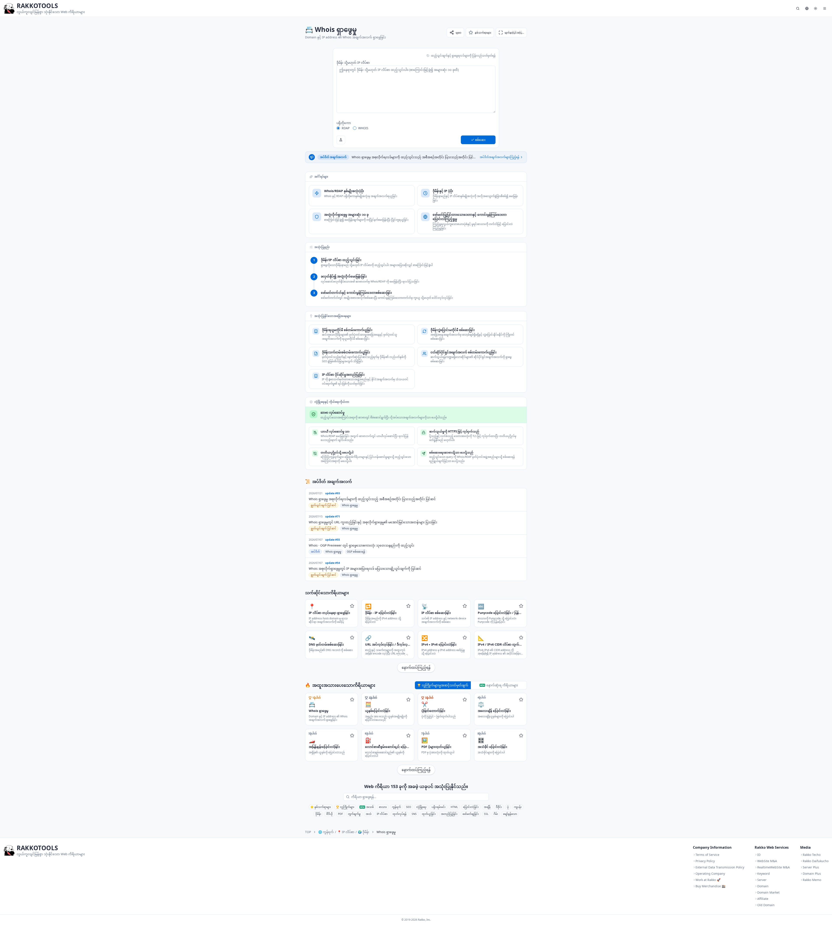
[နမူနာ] (340, 139)
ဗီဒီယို (329, 814)
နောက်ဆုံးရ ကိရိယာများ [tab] (502, 685)
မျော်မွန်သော (510, 814)
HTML (454, 807)
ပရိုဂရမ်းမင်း (438, 807)
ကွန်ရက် (396, 807)
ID (758, 855)
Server (762, 880)
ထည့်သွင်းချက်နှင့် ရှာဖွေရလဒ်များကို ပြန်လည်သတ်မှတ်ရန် (463, 55)
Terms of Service (707, 855)
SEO (408, 807)
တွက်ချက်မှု (354, 814)
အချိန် (487, 807)
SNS (414, 814)
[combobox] (419, 797)
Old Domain (766, 905)
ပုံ (508, 807)
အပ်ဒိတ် (315, 551)
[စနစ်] (815, 8)
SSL (486, 814)
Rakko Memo (812, 880)
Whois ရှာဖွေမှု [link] (386, 832)
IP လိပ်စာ (382, 814)
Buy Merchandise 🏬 (710, 886)
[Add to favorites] (352, 606)
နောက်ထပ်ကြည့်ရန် (416, 667)
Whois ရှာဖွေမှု (350, 505)
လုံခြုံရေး (421, 807)
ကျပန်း (518, 807)
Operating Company (710, 873)
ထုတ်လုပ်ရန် (399, 814)
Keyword (763, 873)
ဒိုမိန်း (318, 814)
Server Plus (811, 867)
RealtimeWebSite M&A (773, 867)
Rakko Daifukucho (816, 861)
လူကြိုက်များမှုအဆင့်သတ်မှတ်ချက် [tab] (445, 685)
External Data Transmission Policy (720, 867)
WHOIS (363, 128)
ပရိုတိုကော (343, 123)
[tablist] (471, 685)
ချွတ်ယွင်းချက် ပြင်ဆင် (323, 505)
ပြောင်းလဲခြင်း (471, 807)
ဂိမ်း (496, 814)
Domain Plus (812, 873)
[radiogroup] (416, 128)
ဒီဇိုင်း (499, 807)
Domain (763, 886)
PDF (340, 814)
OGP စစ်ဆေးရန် (356, 551)
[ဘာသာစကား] (806, 8)
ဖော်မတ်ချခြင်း (471, 814)
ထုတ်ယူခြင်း (429, 814)
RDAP (345, 128)
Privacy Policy (705, 861)
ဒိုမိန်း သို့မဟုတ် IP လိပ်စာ (353, 62)
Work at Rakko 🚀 (708, 880)
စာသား (383, 807)
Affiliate (762, 899)
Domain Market (768, 892)
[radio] (338, 128)
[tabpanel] (416, 734)
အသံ (369, 814)
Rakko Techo (812, 855)
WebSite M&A (767, 861)
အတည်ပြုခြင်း (449, 814)
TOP (308, 832)
